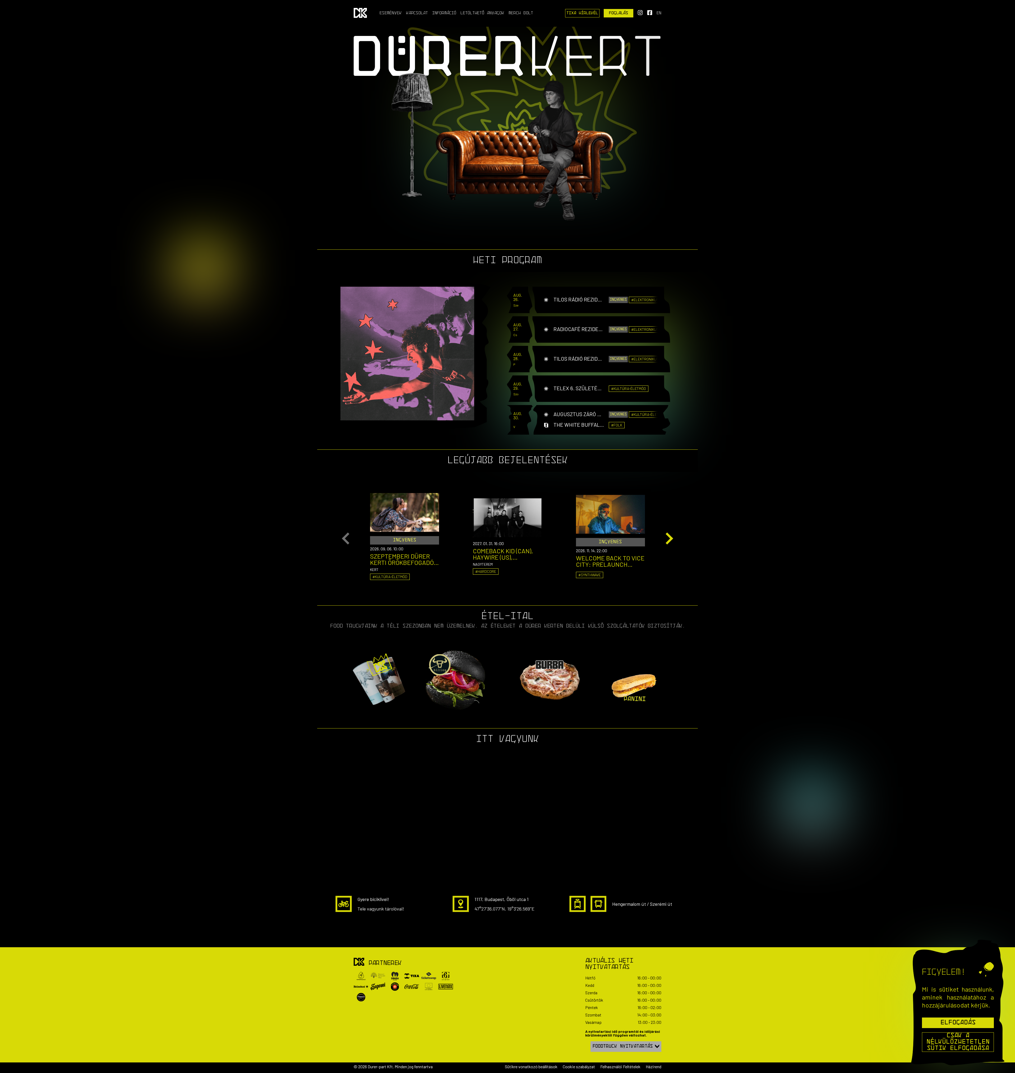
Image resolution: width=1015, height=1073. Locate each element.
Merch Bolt (521, 13)
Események (391, 13)
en (659, 13)
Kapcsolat (417, 13)
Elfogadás (958, 1023)
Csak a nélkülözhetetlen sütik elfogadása (958, 1042)
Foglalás (618, 13)
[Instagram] (640, 14)
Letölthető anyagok (482, 13)
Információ (444, 13)
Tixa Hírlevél (582, 13)
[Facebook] (649, 14)
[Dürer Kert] (359, 962)
